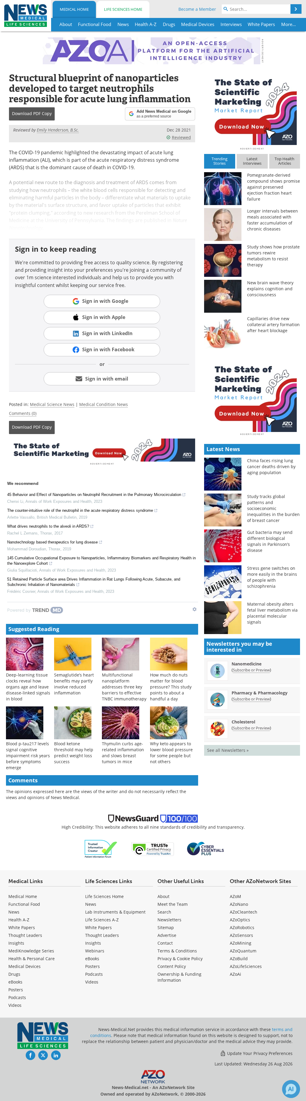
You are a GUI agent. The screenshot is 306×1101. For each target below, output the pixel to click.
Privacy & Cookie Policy (180, 958)
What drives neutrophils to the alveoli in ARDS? (48, 526)
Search (164, 912)
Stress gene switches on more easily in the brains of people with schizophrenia (272, 577)
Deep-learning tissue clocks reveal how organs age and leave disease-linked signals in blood (28, 687)
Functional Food (24, 904)
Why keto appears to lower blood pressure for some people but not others (171, 752)
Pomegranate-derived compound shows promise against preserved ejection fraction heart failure (273, 187)
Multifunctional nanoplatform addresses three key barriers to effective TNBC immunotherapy (124, 687)
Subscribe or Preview (251, 670)
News (13, 912)
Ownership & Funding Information (179, 977)
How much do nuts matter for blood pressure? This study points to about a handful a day (171, 687)
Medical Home (74, 9)
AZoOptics (240, 920)
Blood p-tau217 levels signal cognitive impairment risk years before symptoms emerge (28, 755)
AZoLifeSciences (246, 966)
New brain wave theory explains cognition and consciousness (270, 288)
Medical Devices (24, 966)
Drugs (14, 974)
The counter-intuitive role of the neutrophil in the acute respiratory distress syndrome (80, 510)
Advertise (166, 935)
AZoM (235, 896)
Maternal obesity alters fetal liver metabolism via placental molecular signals (272, 613)
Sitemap (165, 927)
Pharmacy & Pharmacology (259, 693)
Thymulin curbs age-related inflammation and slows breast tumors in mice (123, 752)
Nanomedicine (246, 664)
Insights (16, 943)
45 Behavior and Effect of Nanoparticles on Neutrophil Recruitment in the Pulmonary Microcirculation (94, 494)
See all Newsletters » (228, 750)
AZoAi (235, 974)
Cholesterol (243, 722)
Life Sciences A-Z (102, 920)
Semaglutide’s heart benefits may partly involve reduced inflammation (74, 684)
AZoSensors (241, 935)
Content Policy (171, 966)
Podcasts (17, 997)
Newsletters (169, 920)
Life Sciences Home (123, 9)
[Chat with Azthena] (291, 1089)
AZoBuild (239, 958)
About (163, 896)
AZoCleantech (243, 912)
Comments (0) (22, 413)
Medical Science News (52, 404)
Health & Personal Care (31, 958)
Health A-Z (18, 920)
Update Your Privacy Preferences (259, 1053)
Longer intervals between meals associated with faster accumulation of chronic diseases (272, 220)
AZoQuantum (243, 951)
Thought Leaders (25, 935)
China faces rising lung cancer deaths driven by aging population (271, 466)
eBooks (15, 982)
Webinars (94, 951)
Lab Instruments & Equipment (115, 912)
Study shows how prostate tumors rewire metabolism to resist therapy (273, 256)
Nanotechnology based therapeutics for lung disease (52, 542)
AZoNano (239, 904)
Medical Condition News (103, 404)
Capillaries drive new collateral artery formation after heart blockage (273, 324)
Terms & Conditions (177, 951)
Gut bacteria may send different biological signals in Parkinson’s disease (270, 541)
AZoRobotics (242, 927)
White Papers (21, 927)
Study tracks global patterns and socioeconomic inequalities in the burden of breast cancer (273, 508)
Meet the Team (172, 904)
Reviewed (181, 137)
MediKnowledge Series (31, 951)
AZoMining (240, 943)
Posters (15, 989)
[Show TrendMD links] (194, 609)
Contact (165, 943)
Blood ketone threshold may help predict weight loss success (73, 752)
